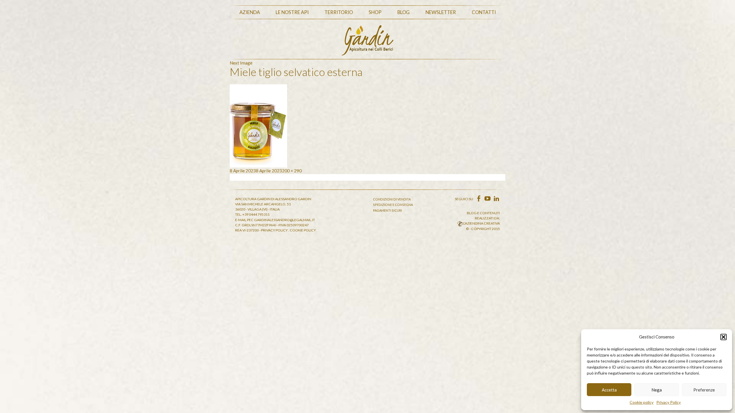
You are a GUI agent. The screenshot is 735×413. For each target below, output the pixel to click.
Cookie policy (641, 402)
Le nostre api (292, 12)
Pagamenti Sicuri (387, 210)
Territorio (338, 12)
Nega (656, 389)
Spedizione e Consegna (393, 204)
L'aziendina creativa (481, 223)
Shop (375, 12)
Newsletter (440, 12)
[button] (723, 337)
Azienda (249, 12)
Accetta (609, 389)
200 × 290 (292, 170)
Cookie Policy (303, 230)
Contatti (484, 12)
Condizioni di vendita (392, 199)
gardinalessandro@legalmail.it (284, 220)
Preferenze (704, 389)
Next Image (241, 62)
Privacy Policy (668, 402)
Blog (403, 12)
